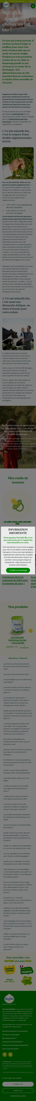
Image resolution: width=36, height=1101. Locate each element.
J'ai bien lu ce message (18, 570)
